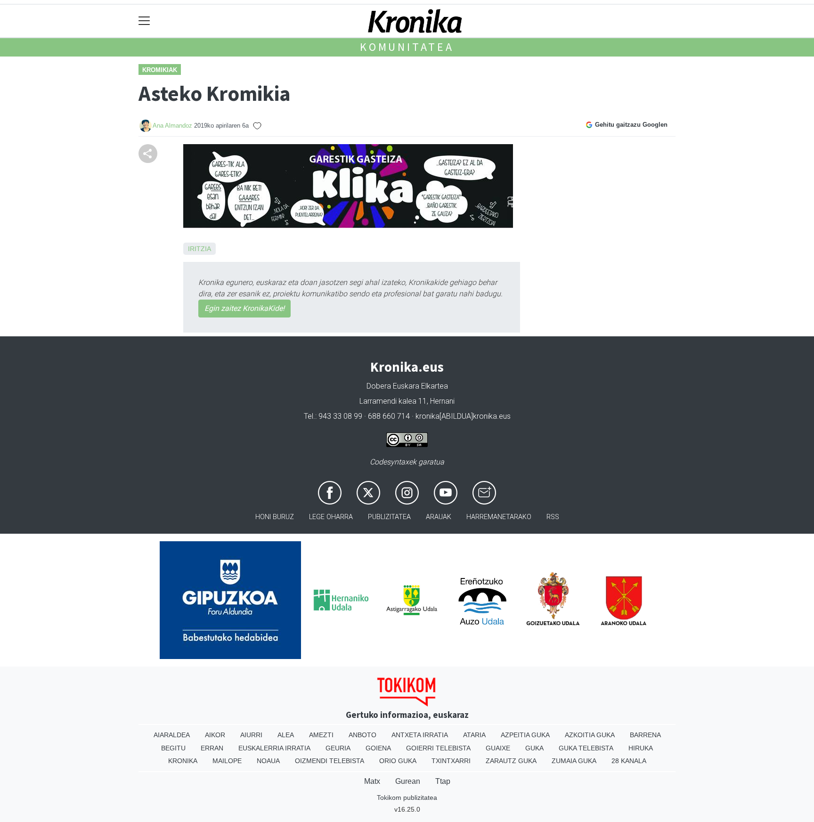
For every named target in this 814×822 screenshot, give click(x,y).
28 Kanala (628, 761)
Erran (212, 748)
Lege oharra (331, 517)
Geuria (338, 748)
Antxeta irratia (419, 735)
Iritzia (199, 248)
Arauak (438, 517)
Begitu (173, 748)
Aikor (215, 735)
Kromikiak (159, 69)
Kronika (182, 761)
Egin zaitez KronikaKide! (244, 308)
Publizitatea (389, 517)
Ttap (442, 781)
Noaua (268, 761)
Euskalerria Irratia (274, 748)
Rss (552, 517)
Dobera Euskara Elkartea (407, 386)
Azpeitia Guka (525, 735)
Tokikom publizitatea (407, 797)
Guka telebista (586, 748)
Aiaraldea (172, 735)
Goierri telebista (438, 748)
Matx (372, 781)
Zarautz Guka (511, 761)
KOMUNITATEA (407, 47)
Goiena (378, 748)
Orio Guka (397, 761)
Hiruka (640, 748)
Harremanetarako (498, 517)
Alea (285, 735)
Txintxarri (451, 761)
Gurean (407, 781)
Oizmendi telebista (329, 761)
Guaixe (498, 748)
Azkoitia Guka (590, 735)
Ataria (474, 735)
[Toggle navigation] (144, 21)
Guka (534, 748)
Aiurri (251, 735)
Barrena (645, 735)
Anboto (362, 735)
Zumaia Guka (574, 761)
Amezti (321, 735)
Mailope (227, 761)
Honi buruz (274, 517)
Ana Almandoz (172, 125)
